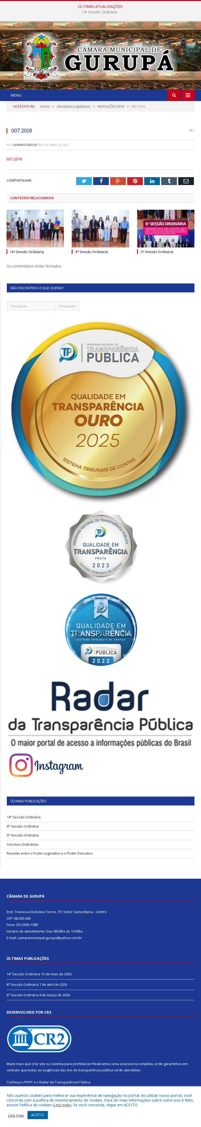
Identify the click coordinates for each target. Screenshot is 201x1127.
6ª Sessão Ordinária (157, 251)
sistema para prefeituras (71, 1063)
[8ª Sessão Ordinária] (100, 228)
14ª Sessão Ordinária (27, 251)
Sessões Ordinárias (22, 844)
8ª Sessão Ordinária (99, 12)
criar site (38, 1063)
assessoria (128, 1063)
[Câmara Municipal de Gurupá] (100, 56)
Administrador (25, 145)
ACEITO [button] (37, 1114)
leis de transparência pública (90, 1070)
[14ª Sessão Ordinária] (35, 228)
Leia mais (62, 1104)
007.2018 (14, 158)
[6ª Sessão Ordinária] (165, 228)
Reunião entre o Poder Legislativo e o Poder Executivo (50, 853)
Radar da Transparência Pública (64, 1082)
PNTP (28, 1082)
